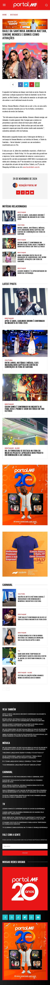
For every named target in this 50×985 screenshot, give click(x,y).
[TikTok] (18, 917)
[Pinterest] (31, 84)
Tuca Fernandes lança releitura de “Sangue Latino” (21, 765)
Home (4, 14)
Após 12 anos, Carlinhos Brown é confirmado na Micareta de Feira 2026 (31, 217)
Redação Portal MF (28, 185)
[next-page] (7, 688)
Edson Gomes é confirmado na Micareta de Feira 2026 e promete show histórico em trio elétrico (31, 244)
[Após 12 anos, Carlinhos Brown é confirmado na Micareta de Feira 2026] (9, 216)
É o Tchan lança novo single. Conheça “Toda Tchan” (21, 761)
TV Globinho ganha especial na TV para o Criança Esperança (24, 827)
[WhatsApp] (37, 84)
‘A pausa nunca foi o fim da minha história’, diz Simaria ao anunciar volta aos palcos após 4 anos (30, 637)
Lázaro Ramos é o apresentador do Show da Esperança (32, 272)
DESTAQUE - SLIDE (12, 448)
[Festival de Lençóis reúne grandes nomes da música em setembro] (9, 675)
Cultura (20, 225)
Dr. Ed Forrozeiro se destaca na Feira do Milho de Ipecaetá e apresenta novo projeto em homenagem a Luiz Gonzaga (24, 452)
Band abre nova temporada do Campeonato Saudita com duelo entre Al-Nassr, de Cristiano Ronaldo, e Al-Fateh (32, 657)
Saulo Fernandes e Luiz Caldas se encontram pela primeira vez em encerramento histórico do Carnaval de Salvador (24, 791)
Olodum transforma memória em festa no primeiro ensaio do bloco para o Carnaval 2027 (24, 796)
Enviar (25, 853)
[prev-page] (3, 688)
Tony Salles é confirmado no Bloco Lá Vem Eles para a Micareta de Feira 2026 (32, 618)
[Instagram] (23, 193)
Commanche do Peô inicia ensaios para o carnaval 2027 (22, 777)
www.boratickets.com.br (31, 167)
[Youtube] (32, 193)
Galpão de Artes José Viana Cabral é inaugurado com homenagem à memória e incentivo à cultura (31, 598)
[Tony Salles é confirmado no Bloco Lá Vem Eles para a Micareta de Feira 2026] (9, 617)
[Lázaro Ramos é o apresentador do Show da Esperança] (9, 270)
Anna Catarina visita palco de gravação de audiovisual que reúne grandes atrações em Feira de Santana (31, 258)
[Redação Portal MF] (16, 185)
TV (19, 651)
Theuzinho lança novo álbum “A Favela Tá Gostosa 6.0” (23, 753)
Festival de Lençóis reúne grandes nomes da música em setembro (30, 676)
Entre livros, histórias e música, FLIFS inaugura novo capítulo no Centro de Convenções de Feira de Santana (31, 230)
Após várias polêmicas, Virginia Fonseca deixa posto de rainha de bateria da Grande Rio (23, 786)
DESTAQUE (14, 14)
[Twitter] (26, 84)
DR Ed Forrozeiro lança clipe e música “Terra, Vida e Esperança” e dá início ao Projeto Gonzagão (22, 757)
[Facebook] (20, 84)
